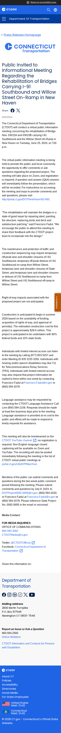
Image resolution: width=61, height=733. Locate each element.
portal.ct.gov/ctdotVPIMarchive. (20, 464)
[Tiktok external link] (20, 594)
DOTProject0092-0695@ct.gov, (20, 493)
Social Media (10, 693)
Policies (6, 680)
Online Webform (11, 637)
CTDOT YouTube (17, 440)
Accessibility (10, 685)
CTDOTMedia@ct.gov (15, 534)
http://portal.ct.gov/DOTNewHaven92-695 (25, 199)
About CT (8, 676)
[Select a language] (56, 10)
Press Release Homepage (22, 35)
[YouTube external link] (32, 594)
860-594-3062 (10, 530)
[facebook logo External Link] (11, 110)
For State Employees (15, 697)
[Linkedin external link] (15, 594)
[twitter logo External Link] (17, 110)
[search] (49, 10)
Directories (9, 689)
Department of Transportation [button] (17, 18)
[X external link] (25, 594)
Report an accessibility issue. (43, 2)
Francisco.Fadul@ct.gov (38, 382)
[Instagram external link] (9, 594)
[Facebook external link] (4, 594)
